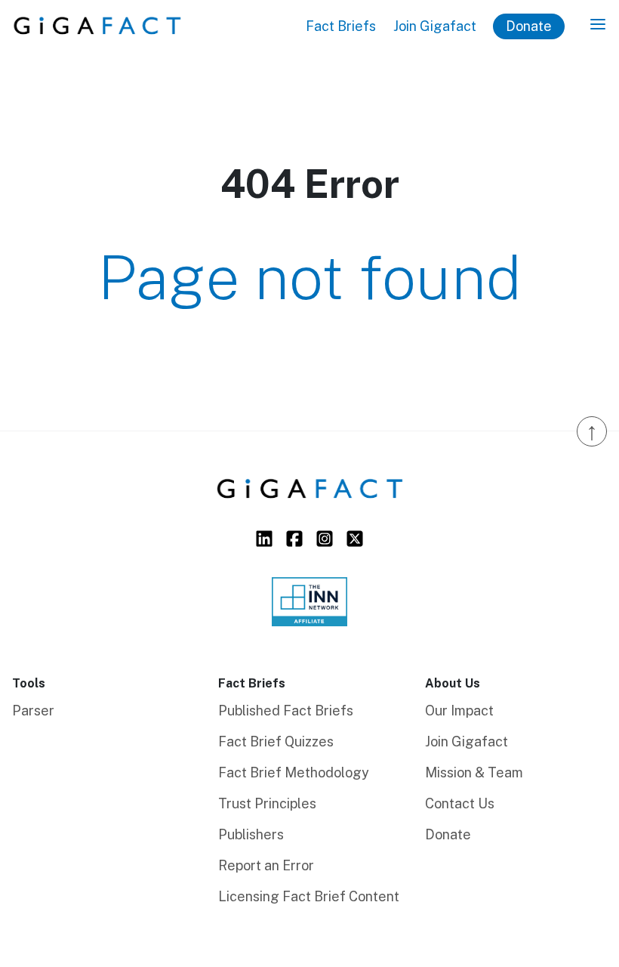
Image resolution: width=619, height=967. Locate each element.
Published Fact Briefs (285, 710)
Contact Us (459, 803)
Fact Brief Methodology (293, 772)
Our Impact (459, 710)
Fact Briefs (341, 26)
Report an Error (266, 865)
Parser (33, 710)
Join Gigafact (434, 26)
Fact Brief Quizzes (276, 741)
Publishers (251, 834)
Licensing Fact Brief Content (308, 896)
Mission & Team (474, 772)
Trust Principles (267, 803)
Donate (529, 26)
